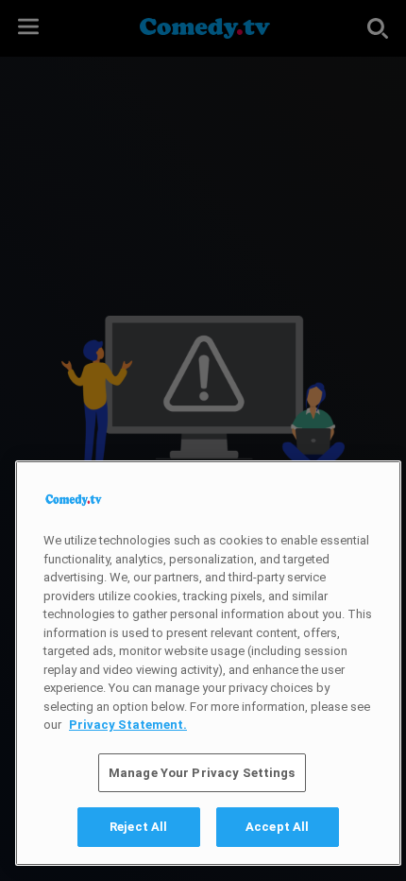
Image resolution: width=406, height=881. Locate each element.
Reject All (138, 827)
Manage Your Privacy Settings (202, 773)
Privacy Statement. (128, 724)
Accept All (277, 827)
